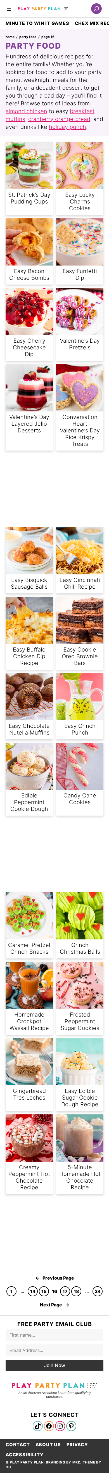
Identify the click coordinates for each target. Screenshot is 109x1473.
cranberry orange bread (59, 119)
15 (44, 1291)
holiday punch (67, 127)
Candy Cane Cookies (79, 799)
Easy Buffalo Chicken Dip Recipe (29, 656)
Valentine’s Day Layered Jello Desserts (29, 424)
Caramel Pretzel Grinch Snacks (29, 948)
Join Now (54, 1365)
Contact (18, 1444)
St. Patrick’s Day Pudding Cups (29, 198)
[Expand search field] (96, 8)
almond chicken (26, 111)
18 (76, 1291)
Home (10, 37)
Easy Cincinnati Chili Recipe (80, 583)
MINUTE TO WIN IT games (37, 23)
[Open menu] (9, 8)
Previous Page (54, 1278)
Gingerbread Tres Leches (29, 1094)
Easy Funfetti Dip (80, 274)
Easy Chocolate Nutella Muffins (29, 729)
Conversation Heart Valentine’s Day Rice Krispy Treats (80, 430)
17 (65, 1291)
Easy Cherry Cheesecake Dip (29, 347)
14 (32, 1291)
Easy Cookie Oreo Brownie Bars (80, 656)
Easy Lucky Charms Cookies (80, 201)
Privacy (77, 1444)
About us (48, 1444)
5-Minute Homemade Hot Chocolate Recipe (80, 1177)
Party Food (28, 37)
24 (98, 1291)
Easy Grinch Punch (80, 729)
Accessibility (24, 1454)
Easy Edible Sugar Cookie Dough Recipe (79, 1098)
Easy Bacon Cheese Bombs (29, 274)
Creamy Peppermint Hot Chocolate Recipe (29, 1177)
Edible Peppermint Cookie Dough (29, 802)
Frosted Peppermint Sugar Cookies (80, 1021)
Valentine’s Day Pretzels (80, 344)
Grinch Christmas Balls (80, 948)
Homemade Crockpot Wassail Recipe (29, 1021)
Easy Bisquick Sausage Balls (29, 583)
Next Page (54, 1305)
